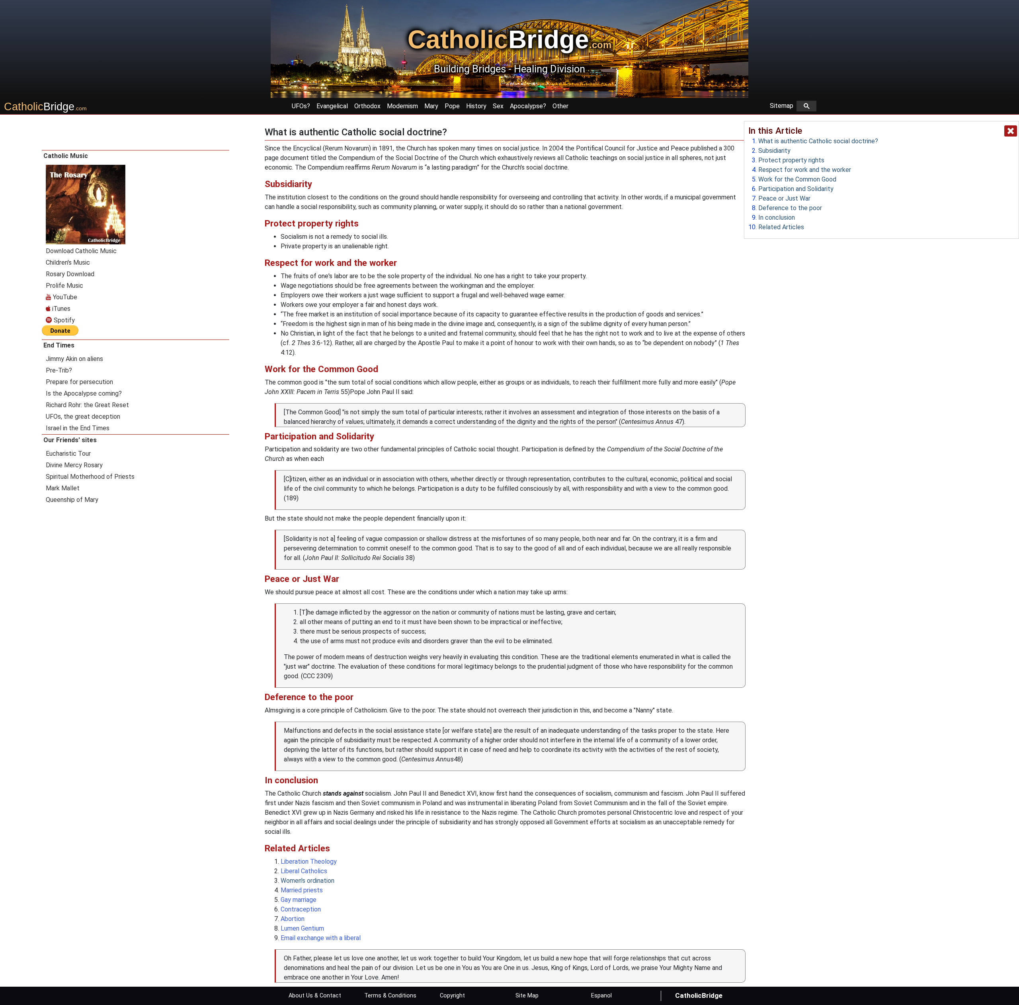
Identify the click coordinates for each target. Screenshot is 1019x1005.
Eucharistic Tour (68, 453)
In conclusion (776, 217)
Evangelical (332, 106)
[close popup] (1010, 131)
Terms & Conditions (390, 995)
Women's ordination (307, 880)
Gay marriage (298, 900)
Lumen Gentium (302, 928)
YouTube (64, 297)
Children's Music (68, 262)
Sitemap (783, 105)
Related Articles (781, 227)
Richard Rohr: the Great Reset (87, 405)
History (476, 106)
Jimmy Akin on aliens (74, 359)
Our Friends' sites (70, 440)
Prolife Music (64, 285)
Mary (431, 106)
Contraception (301, 909)
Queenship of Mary (72, 499)
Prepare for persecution (79, 382)
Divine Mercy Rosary (74, 465)
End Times (58, 345)
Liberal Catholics (304, 871)
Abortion (293, 919)
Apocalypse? (528, 106)
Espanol (601, 995)
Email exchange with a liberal (321, 938)
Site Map (527, 995)
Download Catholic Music (81, 251)
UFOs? (301, 106)
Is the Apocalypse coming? (84, 393)
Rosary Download (70, 274)
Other (560, 106)
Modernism (402, 106)
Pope (452, 106)
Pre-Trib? (59, 370)
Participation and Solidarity (796, 189)
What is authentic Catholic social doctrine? (818, 141)
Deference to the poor (790, 208)
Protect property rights (791, 160)
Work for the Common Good (797, 179)
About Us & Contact (315, 995)
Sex (498, 106)
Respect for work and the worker (804, 170)
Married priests (302, 890)
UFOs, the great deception (83, 416)
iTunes (60, 308)
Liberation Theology (309, 861)
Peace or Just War (784, 198)
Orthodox (367, 106)
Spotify (63, 320)
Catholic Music (65, 156)
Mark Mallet (63, 488)
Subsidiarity (774, 150)
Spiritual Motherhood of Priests (90, 476)
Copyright (452, 995)
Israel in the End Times (77, 428)
